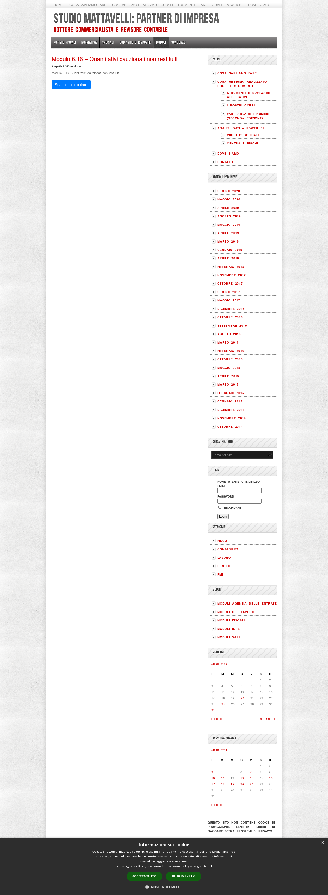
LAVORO (224, 557)
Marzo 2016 (228, 342)
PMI (220, 574)
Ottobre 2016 (230, 317)
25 (223, 704)
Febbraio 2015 (230, 393)
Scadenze (178, 42)
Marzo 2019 (228, 241)
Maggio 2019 (228, 224)
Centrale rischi (242, 143)
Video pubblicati (243, 135)
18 (223, 784)
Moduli (161, 42)
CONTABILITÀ (228, 549)
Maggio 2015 (228, 367)
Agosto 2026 (219, 664)
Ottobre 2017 (230, 283)
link (210, 866)
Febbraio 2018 (230, 266)
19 (233, 784)
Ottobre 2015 (230, 359)
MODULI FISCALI (231, 620)
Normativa (89, 42)
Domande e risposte (135, 42)
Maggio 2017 (228, 300)
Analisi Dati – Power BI (221, 5)
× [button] (322, 843)
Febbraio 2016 (230, 351)
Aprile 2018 (228, 258)
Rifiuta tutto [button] (183, 876)
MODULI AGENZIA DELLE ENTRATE (247, 603)
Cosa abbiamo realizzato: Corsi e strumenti (153, 5)
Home (59, 5)
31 (213, 710)
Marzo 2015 (228, 384)
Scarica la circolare (71, 84)
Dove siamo (258, 5)
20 (242, 698)
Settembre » (267, 718)
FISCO (222, 540)
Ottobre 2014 (230, 426)
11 (223, 778)
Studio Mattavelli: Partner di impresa (136, 18)
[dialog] (164, 866)
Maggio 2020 (228, 199)
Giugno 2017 (228, 292)
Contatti (225, 162)
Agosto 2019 (229, 216)
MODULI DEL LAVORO (235, 612)
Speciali (108, 42)
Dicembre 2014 (231, 409)
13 (242, 778)
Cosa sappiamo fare (87, 5)
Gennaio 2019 (229, 250)
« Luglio (216, 718)
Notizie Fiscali (65, 42)
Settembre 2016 (232, 325)
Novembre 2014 (231, 418)
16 (271, 778)
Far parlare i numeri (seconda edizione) (248, 116)
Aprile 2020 (228, 208)
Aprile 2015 (228, 376)
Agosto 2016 (229, 334)
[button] (164, 886)
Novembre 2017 (231, 275)
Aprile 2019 (228, 233)
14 (252, 778)
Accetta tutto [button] (144, 876)
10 (213, 778)
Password (225, 496)
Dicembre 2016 (231, 309)
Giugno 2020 (228, 191)
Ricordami (231, 507)
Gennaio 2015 (229, 401)
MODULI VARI (228, 637)
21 (252, 784)
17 (213, 784)
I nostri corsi (241, 105)
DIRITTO (223, 566)
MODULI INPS (228, 628)
